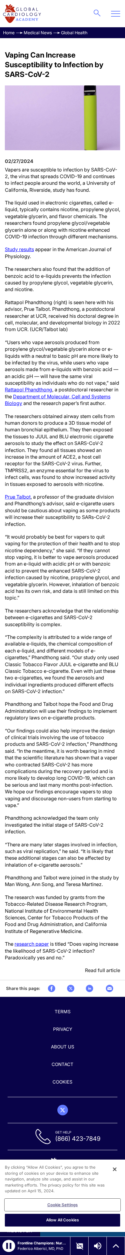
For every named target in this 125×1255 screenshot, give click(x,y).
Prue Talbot (18, 497)
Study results (19, 249)
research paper (32, 944)
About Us (62, 1047)
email (109, 988)
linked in (89, 988)
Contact (62, 1064)
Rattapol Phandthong (28, 390)
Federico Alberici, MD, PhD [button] (40, 1248)
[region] (62, 1196)
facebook (51, 988)
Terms (63, 1011)
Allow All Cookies (62, 1219)
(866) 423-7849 (77, 1138)
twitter (70, 988)
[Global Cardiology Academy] (22, 13)
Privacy (62, 1029)
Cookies (62, 1082)
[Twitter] (62, 1110)
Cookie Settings (62, 1204)
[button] (9, 1246)
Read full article (102, 970)
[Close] (114, 1169)
